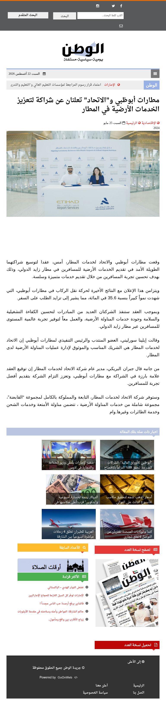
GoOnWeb (65, 678)
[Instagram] (98, 6)
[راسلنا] (121, 26)
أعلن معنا (102, 686)
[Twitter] (113, 6)
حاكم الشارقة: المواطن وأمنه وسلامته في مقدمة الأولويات (51, 611)
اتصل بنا (138, 693)
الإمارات (114, 85)
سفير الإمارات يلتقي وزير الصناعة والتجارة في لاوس (71, 465)
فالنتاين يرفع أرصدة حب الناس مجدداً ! (62, 603)
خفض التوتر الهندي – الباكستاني (66, 587)
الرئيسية (131, 123)
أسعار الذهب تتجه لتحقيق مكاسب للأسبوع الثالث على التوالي (129, 499)
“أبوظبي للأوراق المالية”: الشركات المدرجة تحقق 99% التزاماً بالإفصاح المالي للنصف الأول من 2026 (128, 468)
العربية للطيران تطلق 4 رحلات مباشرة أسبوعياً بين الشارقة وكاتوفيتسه (73, 537)
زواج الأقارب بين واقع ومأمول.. (66, 619)
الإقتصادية (149, 123)
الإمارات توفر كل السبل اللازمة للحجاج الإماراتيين (56, 595)
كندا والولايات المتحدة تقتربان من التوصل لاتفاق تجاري (129, 534)
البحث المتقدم (28, 15)
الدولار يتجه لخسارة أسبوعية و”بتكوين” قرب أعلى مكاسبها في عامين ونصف (76, 502)
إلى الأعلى (135, 662)
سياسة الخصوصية (95, 693)
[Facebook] (121, 6)
